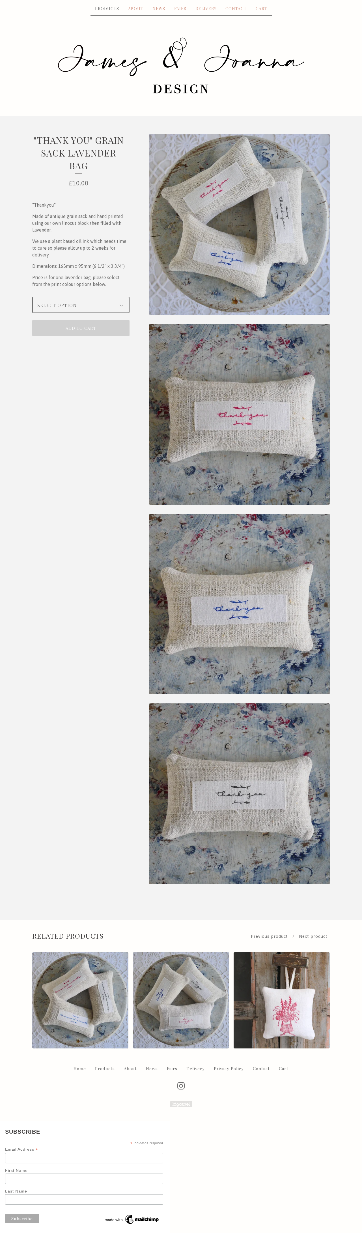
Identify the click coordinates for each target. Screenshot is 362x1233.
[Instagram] (181, 1086)
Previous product (269, 936)
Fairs (180, 8)
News (158, 8)
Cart (261, 8)
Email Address (21, 1149)
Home (80, 1068)
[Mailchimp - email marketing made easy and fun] (132, 1224)
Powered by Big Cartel (181, 1104)
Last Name (16, 1191)
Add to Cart (81, 328)
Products (107, 8)
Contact (236, 8)
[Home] (181, 65)
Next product (313, 936)
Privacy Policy (229, 1068)
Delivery (205, 8)
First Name (16, 1170)
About (135, 8)
